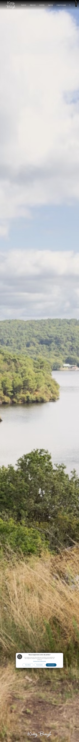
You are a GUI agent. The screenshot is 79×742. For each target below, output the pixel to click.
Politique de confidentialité (39, 661)
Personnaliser (39, 665)
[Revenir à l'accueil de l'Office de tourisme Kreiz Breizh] (10, 5)
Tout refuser (28, 665)
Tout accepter (51, 665)
